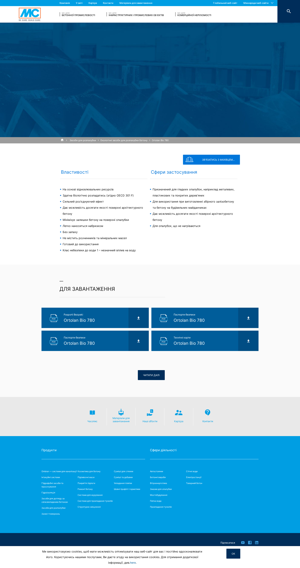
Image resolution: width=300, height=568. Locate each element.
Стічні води (192, 471)
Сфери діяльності (163, 450)
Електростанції (193, 477)
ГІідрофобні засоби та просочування (52, 485)
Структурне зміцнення (89, 507)
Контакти (108, 3)
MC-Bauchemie (30, 14)
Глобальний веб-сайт (225, 3)
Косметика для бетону (89, 471)
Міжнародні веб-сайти (256, 3)
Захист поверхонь (50, 513)
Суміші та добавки (123, 477)
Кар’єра (93, 3)
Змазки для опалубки (161, 489)
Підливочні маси (86, 477)
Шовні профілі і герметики (127, 489)
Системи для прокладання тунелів (95, 501)
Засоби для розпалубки (83, 140)
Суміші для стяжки (123, 471)
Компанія (65, 3)
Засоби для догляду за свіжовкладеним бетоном (54, 500)
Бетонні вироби (158, 477)
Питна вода (155, 501)
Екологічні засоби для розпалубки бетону (124, 140)
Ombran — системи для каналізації (59, 471)
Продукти (49, 450)
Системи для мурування (90, 495)
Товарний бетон (194, 483)
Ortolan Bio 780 (160, 140)
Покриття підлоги (86, 483)
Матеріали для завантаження (135, 3)
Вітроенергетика (158, 483)
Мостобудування (158, 495)
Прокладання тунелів (161, 507)
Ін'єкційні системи (50, 477)
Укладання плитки (123, 483)
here (133, 562)
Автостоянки (156, 471)
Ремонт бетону (85, 489)
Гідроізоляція (48, 492)
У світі (79, 3)
